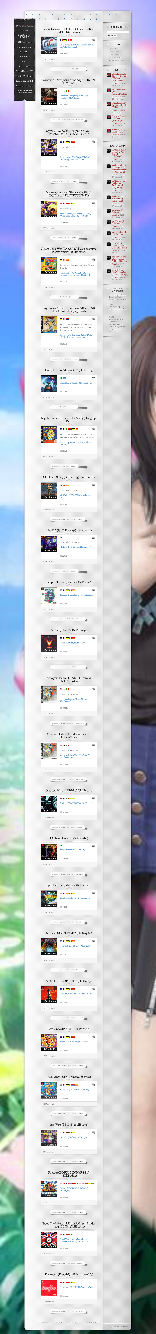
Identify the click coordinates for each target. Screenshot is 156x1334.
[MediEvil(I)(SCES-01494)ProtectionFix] (69, 530)
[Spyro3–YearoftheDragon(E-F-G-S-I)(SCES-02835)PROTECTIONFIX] (69, 132)
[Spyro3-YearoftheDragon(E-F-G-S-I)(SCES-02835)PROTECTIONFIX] (75, 158)
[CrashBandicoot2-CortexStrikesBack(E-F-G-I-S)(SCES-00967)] (119, 77)
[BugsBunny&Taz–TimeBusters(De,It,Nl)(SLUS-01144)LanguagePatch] (69, 309)
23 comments (81, 69)
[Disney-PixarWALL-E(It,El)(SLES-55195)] (69, 370)
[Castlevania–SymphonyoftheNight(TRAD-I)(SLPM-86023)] (69, 81)
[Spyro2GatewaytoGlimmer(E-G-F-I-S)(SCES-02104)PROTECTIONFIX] (69, 193)
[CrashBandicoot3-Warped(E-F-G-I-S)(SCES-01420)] (119, 104)
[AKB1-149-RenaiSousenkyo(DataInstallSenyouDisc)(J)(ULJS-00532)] (119, 168)
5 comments (73, 181)
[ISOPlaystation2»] (24, 47)
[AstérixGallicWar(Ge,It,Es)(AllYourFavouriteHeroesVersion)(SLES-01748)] (69, 249)
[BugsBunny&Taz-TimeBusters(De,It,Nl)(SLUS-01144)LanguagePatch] (76, 335)
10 (71, 1322)
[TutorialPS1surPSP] (24, 71)
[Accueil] (24, 30)
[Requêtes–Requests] (24, 86)
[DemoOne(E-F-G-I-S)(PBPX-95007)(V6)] (69, 1274)
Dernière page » (90, 1322)
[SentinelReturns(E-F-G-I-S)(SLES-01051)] (69, 981)
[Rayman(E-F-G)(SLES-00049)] (118, 130)
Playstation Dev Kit (114, 49)
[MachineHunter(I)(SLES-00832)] (69, 838)
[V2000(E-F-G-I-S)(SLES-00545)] (69, 630)
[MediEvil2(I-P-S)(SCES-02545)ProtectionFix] (69, 477)
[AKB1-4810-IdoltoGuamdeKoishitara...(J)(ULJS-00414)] (119, 184)
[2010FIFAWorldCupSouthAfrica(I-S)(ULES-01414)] (119, 245)
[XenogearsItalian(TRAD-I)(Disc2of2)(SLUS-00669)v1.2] (69, 679)
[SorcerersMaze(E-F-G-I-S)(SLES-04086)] (69, 933)
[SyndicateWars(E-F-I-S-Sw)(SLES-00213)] (69, 790)
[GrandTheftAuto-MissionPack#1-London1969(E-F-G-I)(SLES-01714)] (74, 1240)
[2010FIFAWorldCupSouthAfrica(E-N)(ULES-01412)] (120, 272)
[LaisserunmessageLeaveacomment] (24, 92)
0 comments (80, 619)
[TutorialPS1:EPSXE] (24, 81)
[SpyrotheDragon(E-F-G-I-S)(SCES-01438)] (119, 118)
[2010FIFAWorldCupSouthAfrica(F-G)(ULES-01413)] (119, 258)
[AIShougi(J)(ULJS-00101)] (117, 210)
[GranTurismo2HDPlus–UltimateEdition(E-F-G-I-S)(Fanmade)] (69, 30)
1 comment (73, 407)
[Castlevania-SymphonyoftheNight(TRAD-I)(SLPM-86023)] (74, 96)
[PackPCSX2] (24, 62)
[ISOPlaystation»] (24, 42)
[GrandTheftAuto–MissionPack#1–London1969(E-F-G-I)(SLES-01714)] (69, 1224)
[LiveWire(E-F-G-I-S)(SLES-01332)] (69, 1124)
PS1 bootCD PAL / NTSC (116, 52)
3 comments (73, 238)
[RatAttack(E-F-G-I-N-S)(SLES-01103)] (69, 1076)
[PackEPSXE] (24, 57)
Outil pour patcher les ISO (116, 60)
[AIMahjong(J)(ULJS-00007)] (118, 221)
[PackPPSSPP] (24, 66)
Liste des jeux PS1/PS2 (115, 57)
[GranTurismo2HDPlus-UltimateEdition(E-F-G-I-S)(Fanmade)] (77, 45)
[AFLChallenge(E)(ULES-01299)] (119, 233)
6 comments (79, 120)
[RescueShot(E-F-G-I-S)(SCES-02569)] (69, 1029)
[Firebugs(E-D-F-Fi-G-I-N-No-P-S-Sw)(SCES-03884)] (69, 1173)
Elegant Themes (122, 1326)
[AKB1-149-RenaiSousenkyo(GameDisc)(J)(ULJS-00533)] (119, 153)
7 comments (73, 466)
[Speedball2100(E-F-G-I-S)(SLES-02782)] (69, 885)
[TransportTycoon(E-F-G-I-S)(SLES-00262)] (69, 582)
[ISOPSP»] (24, 52)
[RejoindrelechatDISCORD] (24, 36)
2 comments (73, 359)
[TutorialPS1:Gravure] (24, 76)
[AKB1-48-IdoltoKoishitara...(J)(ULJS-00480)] (119, 198)
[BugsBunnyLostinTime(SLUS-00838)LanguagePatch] (69, 419)
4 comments (73, 297)
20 (75, 1322)
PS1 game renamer (114, 54)
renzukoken (61, 69)
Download (115, 83)
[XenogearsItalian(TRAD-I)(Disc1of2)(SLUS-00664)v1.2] (69, 735)
